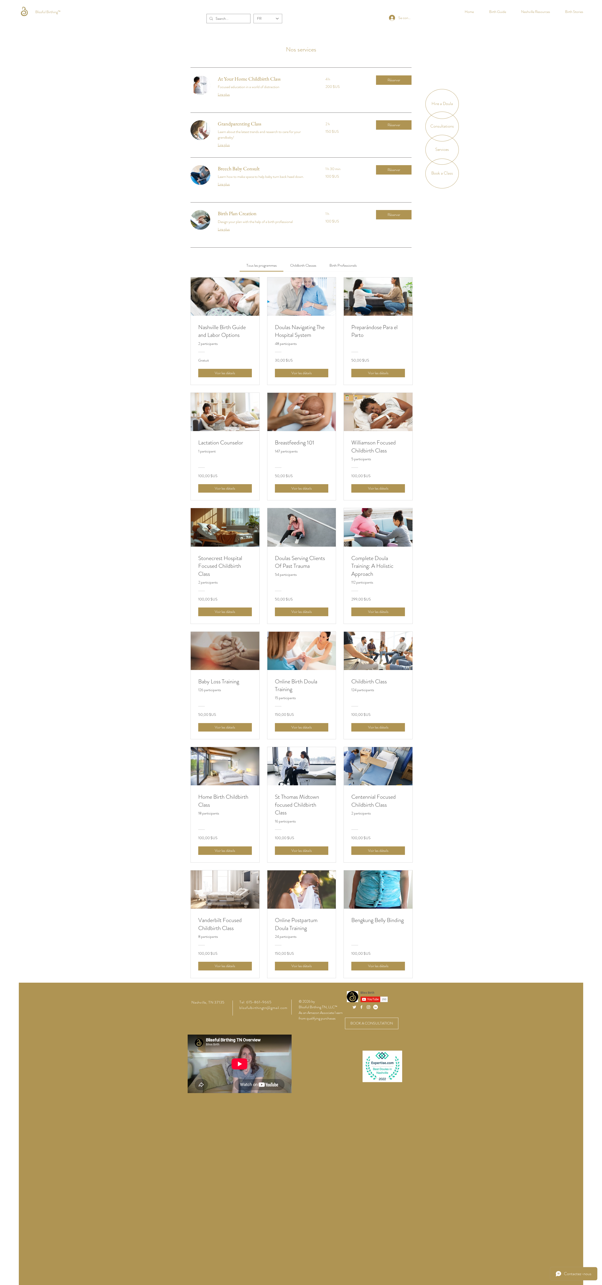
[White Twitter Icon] (354, 1007)
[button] (394, 80)
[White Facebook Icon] (361, 1007)
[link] (266, 78)
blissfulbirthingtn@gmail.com (263, 1007)
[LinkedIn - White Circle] (375, 1007)
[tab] (261, 265)
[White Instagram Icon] (368, 1007)
